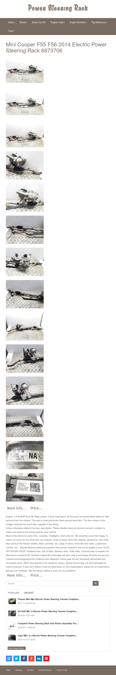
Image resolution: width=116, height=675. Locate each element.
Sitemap (18, 670)
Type (10, 30)
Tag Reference (98, 22)
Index (11, 22)
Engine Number (77, 22)
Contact (30, 670)
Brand (23, 22)
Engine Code (57, 22)
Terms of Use (61, 670)
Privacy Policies (45, 670)
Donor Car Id (38, 22)
